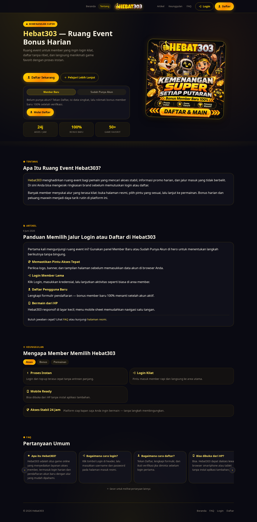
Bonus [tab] (43, 362)
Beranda (91, 6)
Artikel (160, 6)
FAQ (189, 6)
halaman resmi (96, 319)
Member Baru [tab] (51, 92)
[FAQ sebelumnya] (25, 470)
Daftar (230, 510)
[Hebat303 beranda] (128, 6)
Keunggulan (175, 6)
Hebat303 (40, 33)
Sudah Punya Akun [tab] (101, 92)
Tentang (104, 6)
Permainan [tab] (60, 362)
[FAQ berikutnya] (232, 470)
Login (220, 510)
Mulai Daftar (42, 112)
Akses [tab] (29, 362)
